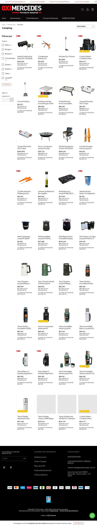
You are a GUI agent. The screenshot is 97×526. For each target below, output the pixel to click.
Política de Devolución (42, 470)
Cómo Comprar (40, 461)
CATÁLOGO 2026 (68, 18)
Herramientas (15, 18)
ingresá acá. (54, 511)
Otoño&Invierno (32, 18)
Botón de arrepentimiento (69, 511)
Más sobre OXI (39, 466)
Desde (3, 96)
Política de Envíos (41, 475)
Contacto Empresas (50, 18)
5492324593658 (74, 457)
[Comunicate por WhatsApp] (92, 515)
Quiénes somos (40, 457)
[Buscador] (82, 10)
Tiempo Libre (11, 24)
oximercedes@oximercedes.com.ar (81, 468)
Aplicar (12, 100)
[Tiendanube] (48, 516)
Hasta (7, 96)
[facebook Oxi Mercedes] (11, 467)
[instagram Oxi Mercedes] (4, 467)
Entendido (78, 523)
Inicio (4, 18)
